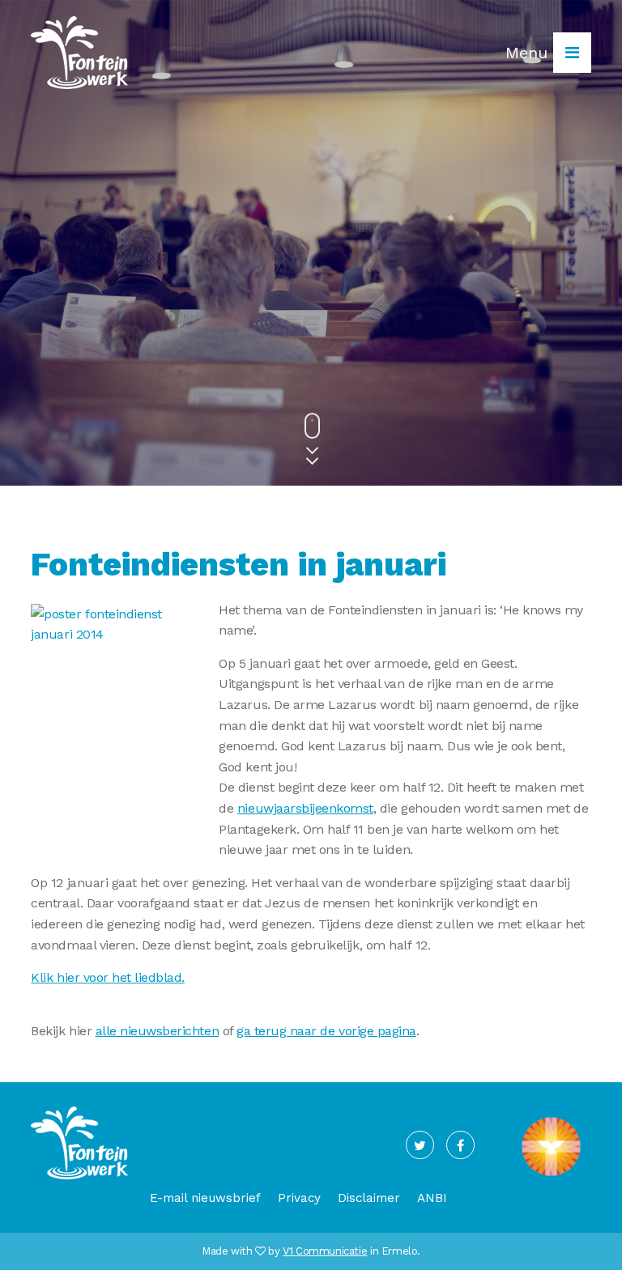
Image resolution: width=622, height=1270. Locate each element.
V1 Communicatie (325, 1251)
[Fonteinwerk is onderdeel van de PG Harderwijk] (551, 1175)
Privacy (299, 1198)
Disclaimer (369, 1198)
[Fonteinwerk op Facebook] (460, 1145)
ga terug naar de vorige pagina (326, 1031)
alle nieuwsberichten (157, 1031)
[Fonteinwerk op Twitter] (420, 1145)
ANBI (432, 1198)
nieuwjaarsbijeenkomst (305, 808)
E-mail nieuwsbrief (205, 1198)
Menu (529, 52)
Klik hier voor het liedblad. (108, 977)
